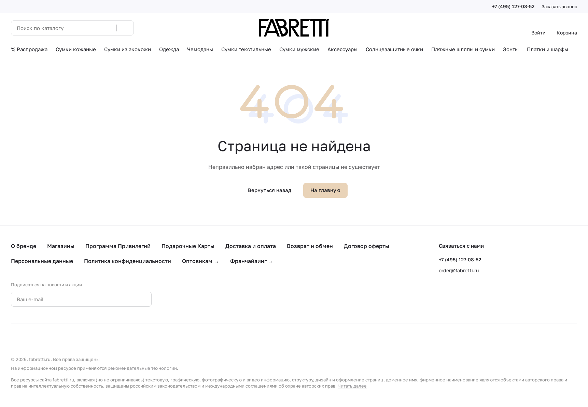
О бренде (23, 246)
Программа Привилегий (118, 246)
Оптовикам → (200, 261)
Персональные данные (42, 261)
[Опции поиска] (93, 28)
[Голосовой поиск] (108, 28)
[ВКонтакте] (177, 299)
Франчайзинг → (252, 261)
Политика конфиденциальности (127, 261)
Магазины (60, 246)
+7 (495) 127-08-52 (513, 6)
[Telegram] (191, 299)
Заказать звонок (559, 6)
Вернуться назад (269, 190)
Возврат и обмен (310, 246)
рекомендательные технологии (142, 368)
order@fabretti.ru (459, 270)
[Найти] (125, 28)
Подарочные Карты (188, 246)
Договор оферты (366, 246)
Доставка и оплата (250, 246)
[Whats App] (205, 299)
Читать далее (352, 386)
